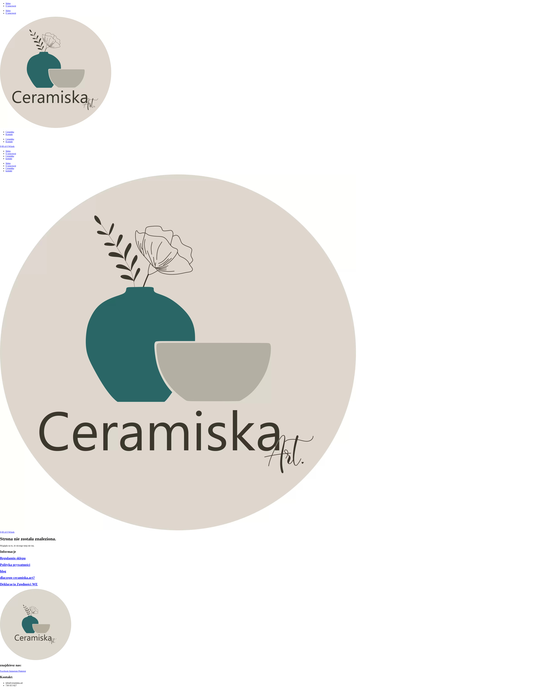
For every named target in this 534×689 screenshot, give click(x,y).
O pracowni (11, 6)
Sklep (8, 3)
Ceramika (10, 132)
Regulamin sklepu (13, 558)
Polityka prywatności (15, 564)
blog (3, 571)
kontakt (9, 158)
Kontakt (9, 134)
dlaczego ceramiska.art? (17, 577)
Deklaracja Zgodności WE (19, 584)
